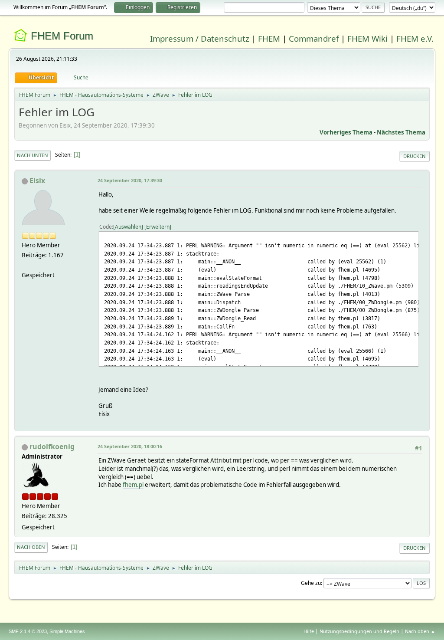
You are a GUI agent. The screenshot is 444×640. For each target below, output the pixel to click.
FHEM (269, 38)
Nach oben (31, 547)
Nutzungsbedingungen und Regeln (359, 631)
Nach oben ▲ (420, 631)
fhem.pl (133, 485)
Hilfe (309, 631)
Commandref (314, 38)
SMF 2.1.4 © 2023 (28, 631)
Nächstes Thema (401, 132)
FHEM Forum (62, 36)
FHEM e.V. (415, 38)
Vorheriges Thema (346, 132)
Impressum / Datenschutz (199, 38)
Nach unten (32, 155)
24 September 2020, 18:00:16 (130, 446)
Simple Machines (67, 631)
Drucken (414, 156)
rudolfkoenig (52, 446)
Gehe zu (311, 583)
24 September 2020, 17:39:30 (130, 180)
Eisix (37, 180)
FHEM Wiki (367, 38)
